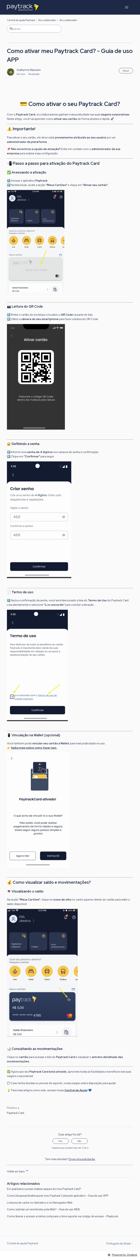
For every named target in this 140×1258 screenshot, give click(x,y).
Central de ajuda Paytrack (21, 20)
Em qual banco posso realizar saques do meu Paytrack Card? (44, 1189)
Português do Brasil (118, 1243)
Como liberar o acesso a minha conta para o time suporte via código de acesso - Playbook (62, 1216)
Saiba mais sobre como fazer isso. (34, 748)
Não (79, 1141)
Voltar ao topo (16, 1171)
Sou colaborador (47, 20)
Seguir (126, 70)
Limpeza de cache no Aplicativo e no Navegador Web (40, 1202)
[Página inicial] (22, 7)
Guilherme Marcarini (29, 70)
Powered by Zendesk (124, 1254)
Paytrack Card (15, 1113)
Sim (61, 1141)
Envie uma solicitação (82, 1159)
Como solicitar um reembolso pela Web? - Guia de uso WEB (43, 1209)
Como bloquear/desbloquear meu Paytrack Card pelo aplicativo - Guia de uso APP (57, 1196)
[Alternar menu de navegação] (126, 7)
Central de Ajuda (75, 1090)
